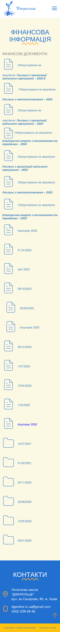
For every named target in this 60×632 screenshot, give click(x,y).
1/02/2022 (24, 405)
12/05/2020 (25, 521)
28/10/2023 (25, 289)
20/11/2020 (25, 482)
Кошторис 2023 (29, 327)
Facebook (43, 627)
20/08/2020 (25, 502)
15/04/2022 (25, 385)
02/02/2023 (27, 308)
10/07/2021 (25, 444)
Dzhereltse (10, 627)
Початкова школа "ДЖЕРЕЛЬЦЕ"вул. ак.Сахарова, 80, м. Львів (34, 594)
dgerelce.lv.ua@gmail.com (31, 606)
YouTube (52, 627)
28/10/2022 (25, 347)
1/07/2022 (24, 366)
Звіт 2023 (24, 269)
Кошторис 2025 (27, 231)
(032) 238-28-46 (23, 611)
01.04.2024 (25, 250)
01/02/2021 (25, 463)
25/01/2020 (25, 540)
